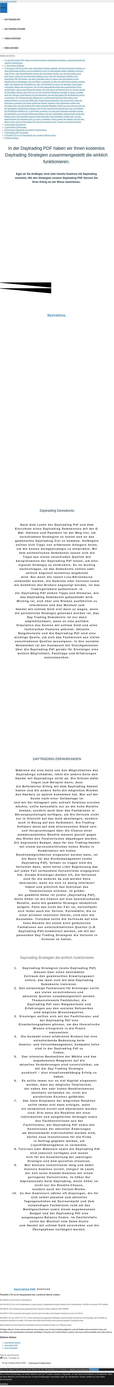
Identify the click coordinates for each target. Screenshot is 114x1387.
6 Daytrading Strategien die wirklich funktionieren (25, 130)
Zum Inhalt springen (8, 1)
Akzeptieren (94, 1370)
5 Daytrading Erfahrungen (15, 127)
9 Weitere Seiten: (11, 138)
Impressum (33, 1363)
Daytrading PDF (12, 19)
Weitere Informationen (79, 1369)
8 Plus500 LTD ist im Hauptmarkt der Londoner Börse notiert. (30, 135)
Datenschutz (45, 1363)
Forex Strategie (12, 38)
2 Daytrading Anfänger (14, 65)
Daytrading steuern (14, 29)
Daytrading (57, 314)
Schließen (4, 1384)
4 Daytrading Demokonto (15, 124)
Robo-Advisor (11, 48)
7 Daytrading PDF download (16, 132)
